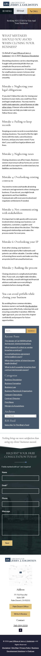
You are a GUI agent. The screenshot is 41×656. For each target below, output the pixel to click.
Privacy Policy (25, 648)
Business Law (10, 387)
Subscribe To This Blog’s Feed (17, 425)
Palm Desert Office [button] (20, 606)
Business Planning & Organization (18, 391)
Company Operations (13, 394)
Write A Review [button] (20, 614)
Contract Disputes (12, 398)
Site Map (15, 648)
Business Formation (13, 383)
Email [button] (21, 11)
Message (6, 511)
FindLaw (31, 651)
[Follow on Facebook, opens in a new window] (20, 630)
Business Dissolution (30, 56)
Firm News (9, 402)
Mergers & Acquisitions (14, 406)
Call (35, 11)
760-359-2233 (20, 625)
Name (4, 472)
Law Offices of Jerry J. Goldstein (21, 641)
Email (5, 485)
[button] (7, 10)
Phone (4, 498)
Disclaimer (6, 648)
